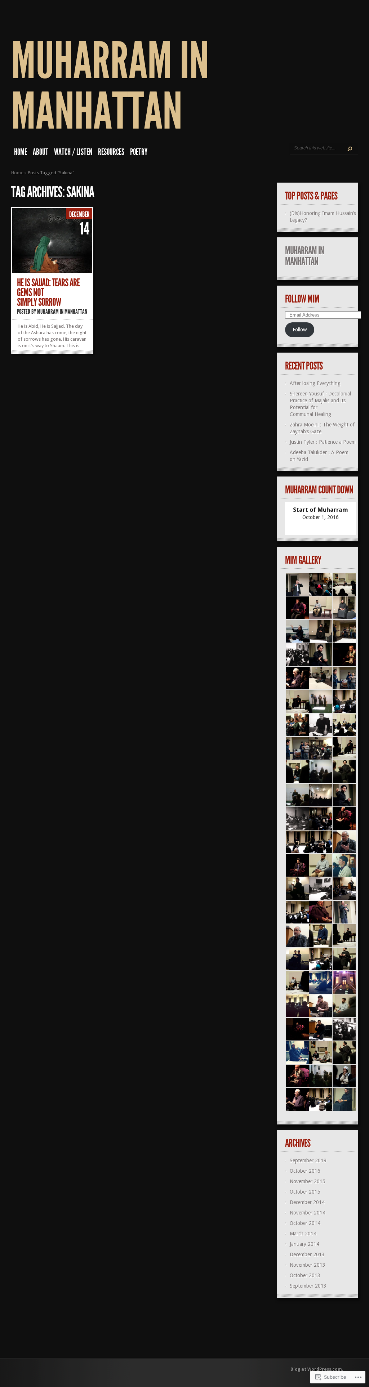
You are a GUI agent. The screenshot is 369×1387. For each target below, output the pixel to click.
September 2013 (308, 1286)
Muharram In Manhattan (110, 86)
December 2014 (307, 1202)
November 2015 (307, 1181)
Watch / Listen (73, 152)
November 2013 (307, 1265)
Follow (300, 329)
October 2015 (305, 1192)
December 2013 (307, 1254)
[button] (296, 584)
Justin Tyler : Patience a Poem (323, 442)
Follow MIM (302, 298)
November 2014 (307, 1213)
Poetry (138, 152)
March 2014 (303, 1233)
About (40, 152)
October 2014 (305, 1223)
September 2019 (308, 1160)
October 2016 (305, 1171)
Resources (111, 152)
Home (20, 152)
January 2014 (304, 1244)
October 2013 (305, 1275)
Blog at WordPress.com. (316, 1369)
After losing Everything (315, 383)
